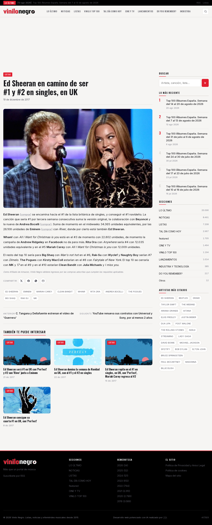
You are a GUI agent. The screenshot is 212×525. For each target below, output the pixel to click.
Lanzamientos (145, 11)
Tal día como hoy (112, 11)
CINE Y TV (74, 491)
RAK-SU (24, 298)
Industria (185, 11)
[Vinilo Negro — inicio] (19, 11)
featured (74, 485)
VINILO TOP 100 (77, 496)
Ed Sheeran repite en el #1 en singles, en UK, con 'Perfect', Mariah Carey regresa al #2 (121, 372)
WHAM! (81, 291)
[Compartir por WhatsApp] (36, 281)
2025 (122, 470)
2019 (124, 501)
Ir (205, 83)
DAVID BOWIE (168, 343)
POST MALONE (183, 323)
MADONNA (190, 362)
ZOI (165, 517)
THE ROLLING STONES (172, 330)
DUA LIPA (165, 323)
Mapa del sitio (173, 475)
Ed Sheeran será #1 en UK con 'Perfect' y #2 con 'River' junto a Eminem (25, 371)
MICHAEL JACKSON (189, 343)
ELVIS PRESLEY (168, 317)
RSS (199, 2)
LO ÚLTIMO (75, 465)
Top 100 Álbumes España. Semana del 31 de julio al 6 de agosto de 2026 (186, 137)
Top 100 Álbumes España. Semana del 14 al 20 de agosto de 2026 (186, 102)
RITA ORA (95, 291)
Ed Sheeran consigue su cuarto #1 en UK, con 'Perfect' (20, 419)
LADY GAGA (184, 336)
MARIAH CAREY (44, 291)
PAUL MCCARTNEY (170, 362)
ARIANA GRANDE (169, 311)
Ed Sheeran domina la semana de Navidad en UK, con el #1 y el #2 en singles (77, 371)
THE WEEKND (188, 304)
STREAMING (167, 336)
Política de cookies (176, 470)
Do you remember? (166, 11)
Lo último (52, 11)
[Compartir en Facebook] (28, 281)
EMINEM (27, 291)
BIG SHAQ (10, 298)
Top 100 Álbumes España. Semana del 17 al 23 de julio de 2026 (186, 171)
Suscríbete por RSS (14, 475)
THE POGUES (135, 291)
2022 (123, 485)
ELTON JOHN (199, 349)
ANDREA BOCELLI (114, 291)
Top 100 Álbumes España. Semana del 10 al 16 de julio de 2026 (186, 188)
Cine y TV (129, 11)
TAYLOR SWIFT (168, 304)
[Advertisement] (106, 42)
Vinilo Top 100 (92, 11)
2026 (122, 465)
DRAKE (196, 298)
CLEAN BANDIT (65, 291)
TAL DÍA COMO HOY (80, 480)
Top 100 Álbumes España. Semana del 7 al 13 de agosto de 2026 (186, 119)
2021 (123, 491)
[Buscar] (205, 11)
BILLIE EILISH (167, 368)
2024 (122, 475)
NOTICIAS (74, 470)
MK (35, 298)
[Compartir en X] (21, 281)
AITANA (187, 311)
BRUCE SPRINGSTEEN (172, 355)
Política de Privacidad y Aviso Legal (185, 465)
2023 (123, 480)
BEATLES (183, 298)
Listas (206, 2)
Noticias (65, 11)
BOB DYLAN (181, 349)
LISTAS (8, 74)
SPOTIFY (165, 349)
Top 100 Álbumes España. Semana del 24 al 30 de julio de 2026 (186, 155)
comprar (25, 214)
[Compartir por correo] (43, 281)
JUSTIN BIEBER (188, 317)
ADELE (192, 330)
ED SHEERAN (11, 291)
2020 (124, 496)
